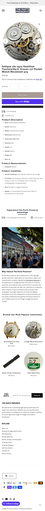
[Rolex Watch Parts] (33, 361)
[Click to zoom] (39, 24)
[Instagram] (10, 499)
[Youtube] (6, 499)
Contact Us (5, 451)
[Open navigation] (7, 10)
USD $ (11, 476)
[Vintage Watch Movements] (33, 330)
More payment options (22, 107)
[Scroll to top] (40, 505)
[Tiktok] (14, 499)
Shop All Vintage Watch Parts (12, 431)
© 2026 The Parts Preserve (10, 509)
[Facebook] (2, 499)
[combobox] (20, 395)
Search (37, 395)
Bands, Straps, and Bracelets (12, 439)
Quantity (5, 86)
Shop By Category (8, 445)
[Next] (39, 41)
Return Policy (6, 453)
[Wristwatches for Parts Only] (11, 330)
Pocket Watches (7, 437)
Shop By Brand (7, 442)
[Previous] (5, 41)
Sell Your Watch (7, 448)
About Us (5, 428)
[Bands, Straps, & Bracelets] (11, 361)
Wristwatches (6, 434)
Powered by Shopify (25, 509)
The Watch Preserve (32, 280)
